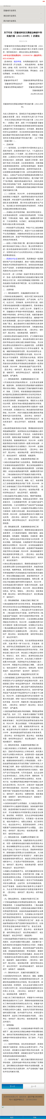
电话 (11, 1117)
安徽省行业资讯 (9, 10)
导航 (34, 1117)
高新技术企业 (12, 259)
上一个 (33, 1086)
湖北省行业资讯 (9, 16)
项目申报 (17, 61)
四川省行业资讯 (9, 21)
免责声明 (17, 1100)
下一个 (12, 1086)
